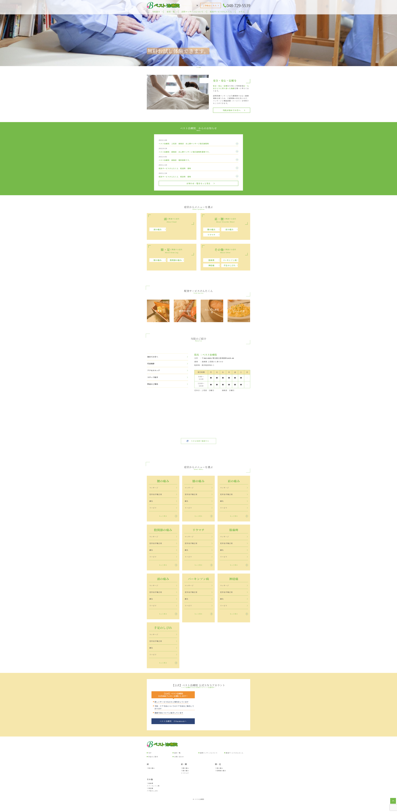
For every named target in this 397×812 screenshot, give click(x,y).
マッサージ (153, 488)
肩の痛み (229, 229)
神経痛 (211, 265)
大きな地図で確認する (200, 441)
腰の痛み (211, 229)
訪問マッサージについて (208, 753)
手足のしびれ (230, 265)
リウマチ (211, 235)
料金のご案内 (152, 384)
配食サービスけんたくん (234, 753)
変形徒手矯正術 (155, 494)
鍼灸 (151, 501)
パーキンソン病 (230, 260)
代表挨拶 (150, 364)
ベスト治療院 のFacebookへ (173, 721)
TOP (149, 753)
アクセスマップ (153, 370)
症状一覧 (177, 753)
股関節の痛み (176, 260)
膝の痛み (158, 260)
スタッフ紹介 (152, 377)
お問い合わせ (179, 757)
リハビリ (153, 508)
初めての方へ (152, 357)
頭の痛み (158, 229)
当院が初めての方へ (232, 110)
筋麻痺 (211, 260)
